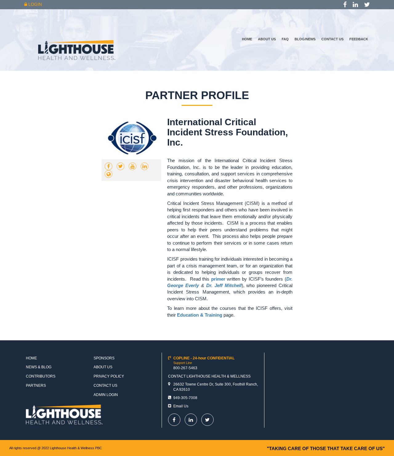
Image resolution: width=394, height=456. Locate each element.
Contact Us (332, 39)
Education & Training (199, 315)
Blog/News (305, 39)
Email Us (180, 406)
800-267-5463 (185, 368)
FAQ (285, 39)
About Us (267, 39)
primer (218, 279)
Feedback (358, 39)
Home (247, 39)
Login (34, 4)
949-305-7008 (185, 398)
